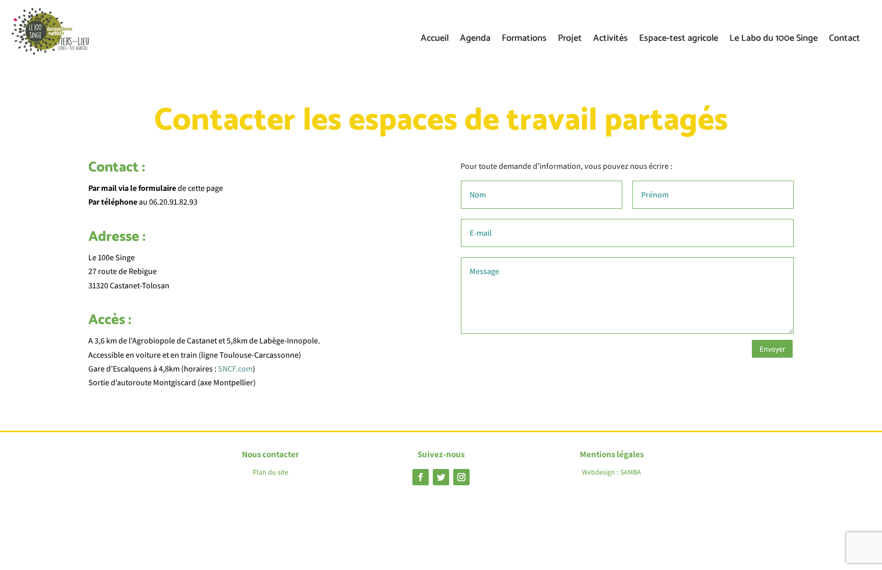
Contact (844, 40)
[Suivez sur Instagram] (461, 477)
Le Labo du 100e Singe (773, 40)
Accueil (435, 40)
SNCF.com (235, 368)
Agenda (475, 40)
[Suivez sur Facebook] (420, 477)
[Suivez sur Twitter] (441, 477)
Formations (524, 40)
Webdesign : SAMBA (611, 472)
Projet (570, 40)
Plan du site (270, 472)
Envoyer (772, 349)
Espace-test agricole (678, 40)
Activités (610, 40)
